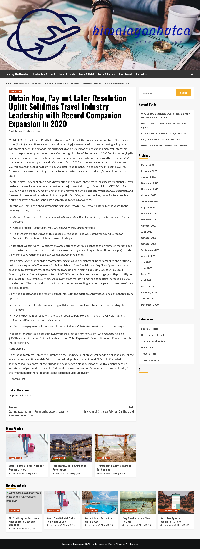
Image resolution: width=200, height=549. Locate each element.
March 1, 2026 (30, 528)
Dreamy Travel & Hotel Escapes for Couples (114, 467)
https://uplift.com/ (20, 395)
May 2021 (146, 274)
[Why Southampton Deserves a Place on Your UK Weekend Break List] (24, 502)
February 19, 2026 (31, 473)
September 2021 (150, 249)
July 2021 (146, 262)
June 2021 (146, 268)
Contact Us (141, 74)
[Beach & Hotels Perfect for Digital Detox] (100, 502)
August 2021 (148, 256)
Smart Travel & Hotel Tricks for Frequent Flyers (26, 467)
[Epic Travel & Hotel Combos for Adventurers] (71, 448)
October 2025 (149, 195)
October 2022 (149, 237)
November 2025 (150, 189)
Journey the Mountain (17, 74)
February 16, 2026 (145, 525)
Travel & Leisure (106, 74)
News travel (125, 74)
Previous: (38, 411)
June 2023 (146, 231)
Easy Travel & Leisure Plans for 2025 (161, 139)
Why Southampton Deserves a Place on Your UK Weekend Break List (165, 115)
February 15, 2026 (183, 525)
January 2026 (148, 177)
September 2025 (150, 201)
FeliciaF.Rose (16, 131)
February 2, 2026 (75, 473)
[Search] (192, 73)
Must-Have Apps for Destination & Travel (164, 145)
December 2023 (150, 213)
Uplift (76, 140)
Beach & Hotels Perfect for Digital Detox (163, 133)
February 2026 (149, 170)
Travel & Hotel (86, 74)
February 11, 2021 (33, 131)
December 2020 (150, 304)
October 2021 (149, 243)
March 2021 (147, 286)
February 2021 (149, 292)
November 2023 (150, 219)
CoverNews (115, 543)
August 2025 (148, 207)
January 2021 (148, 298)
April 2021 (146, 280)
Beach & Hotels (67, 74)
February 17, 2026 (107, 525)
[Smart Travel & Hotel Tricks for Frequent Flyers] (27, 448)
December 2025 (150, 183)
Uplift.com (82, 372)
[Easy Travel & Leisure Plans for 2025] (138, 502)
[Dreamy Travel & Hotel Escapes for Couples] (115, 448)
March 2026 (147, 164)
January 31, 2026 (119, 473)
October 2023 (149, 225)
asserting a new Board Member (59, 333)
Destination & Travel (44, 74)
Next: (109, 409)
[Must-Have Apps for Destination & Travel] (176, 502)
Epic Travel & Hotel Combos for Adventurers (70, 467)
